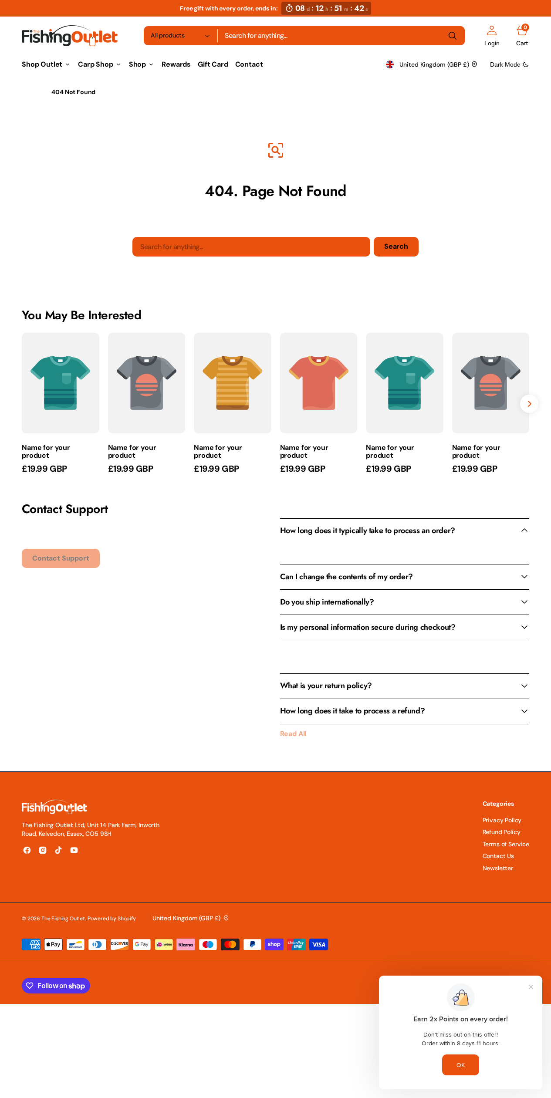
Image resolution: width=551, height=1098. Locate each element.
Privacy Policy (502, 820)
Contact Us (498, 856)
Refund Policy (502, 832)
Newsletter (498, 868)
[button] (492, 36)
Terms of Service (506, 844)
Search (396, 246)
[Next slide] (529, 404)
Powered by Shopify (112, 918)
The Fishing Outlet (63, 918)
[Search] (452, 35)
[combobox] (341, 35)
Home (30, 92)
